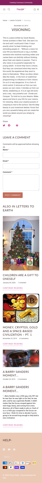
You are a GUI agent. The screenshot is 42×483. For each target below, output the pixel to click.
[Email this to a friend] (17, 125)
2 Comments (22, 379)
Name (6, 150)
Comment (7, 172)
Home (5, 20)
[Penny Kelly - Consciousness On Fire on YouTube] (10, 449)
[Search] (9, 9)
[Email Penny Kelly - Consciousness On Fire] (15, 449)
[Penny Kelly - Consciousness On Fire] (21, 9)
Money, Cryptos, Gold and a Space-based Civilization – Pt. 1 (20, 331)
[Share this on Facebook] (9, 125)
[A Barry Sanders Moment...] (21, 358)
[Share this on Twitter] (5, 125)
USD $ (6, 457)
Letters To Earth (15, 20)
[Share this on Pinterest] (13, 125)
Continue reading (13, 288)
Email (6, 161)
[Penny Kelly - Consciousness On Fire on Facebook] (5, 449)
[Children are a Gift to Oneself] (21, 243)
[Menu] (4, 9)
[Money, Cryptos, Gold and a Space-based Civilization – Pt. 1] (21, 308)
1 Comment (22, 283)
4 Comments (23, 338)
